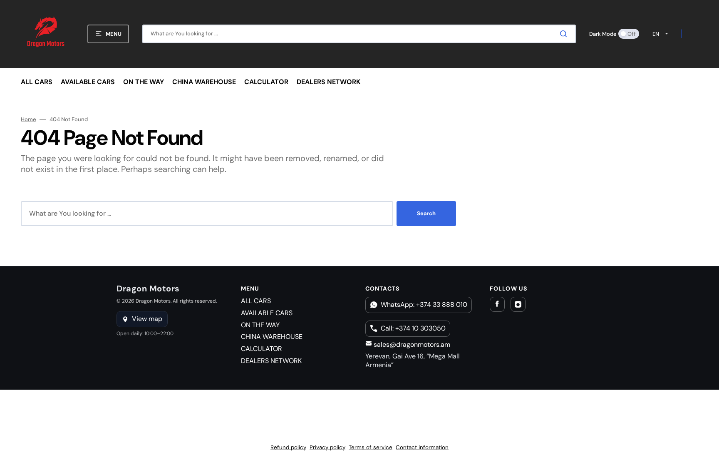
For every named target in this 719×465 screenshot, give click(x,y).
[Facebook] (497, 304)
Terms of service (370, 447)
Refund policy (288, 447)
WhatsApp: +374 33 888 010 (424, 304)
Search (426, 213)
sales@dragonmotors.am (411, 344)
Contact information (422, 447)
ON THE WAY (260, 325)
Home (28, 119)
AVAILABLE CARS (267, 312)
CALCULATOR (261, 348)
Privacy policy (327, 447)
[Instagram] (518, 304)
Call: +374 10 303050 (413, 328)
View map (147, 318)
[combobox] (359, 34)
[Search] (565, 34)
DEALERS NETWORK (271, 360)
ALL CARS (256, 300)
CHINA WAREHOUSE (271, 336)
